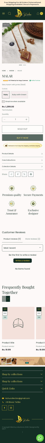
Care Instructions (8, 160)
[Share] (11, 174)
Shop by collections (12, 374)
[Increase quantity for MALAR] (26, 119)
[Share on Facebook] (17, 174)
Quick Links (8, 388)
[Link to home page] (22, 419)
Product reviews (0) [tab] (12, 239)
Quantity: (5, 114)
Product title (8, 342)
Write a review (23, 260)
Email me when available (15, 101)
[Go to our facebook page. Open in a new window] (4, 407)
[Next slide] (8, 299)
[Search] (9, 13)
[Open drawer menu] (3, 13)
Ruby (6, 94)
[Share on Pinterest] (30, 174)
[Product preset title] (18, 323)
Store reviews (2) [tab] (32, 239)
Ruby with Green (19, 94)
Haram (11, 71)
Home (4, 71)
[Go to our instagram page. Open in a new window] (11, 407)
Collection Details (9, 166)
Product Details (8, 154)
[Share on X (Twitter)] (24, 174)
